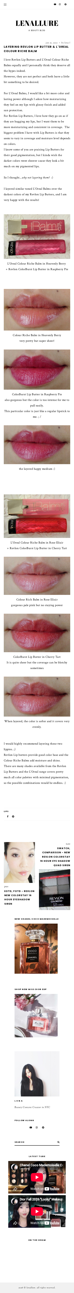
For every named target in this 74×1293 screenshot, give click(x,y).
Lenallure (37, 23)
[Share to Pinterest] (13, 816)
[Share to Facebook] (8, 816)
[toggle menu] (5, 4)
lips (6, 811)
